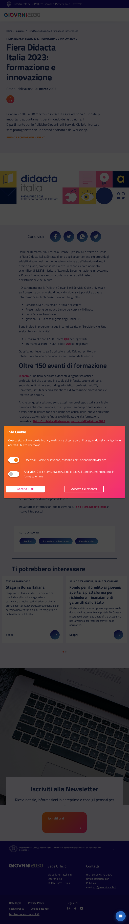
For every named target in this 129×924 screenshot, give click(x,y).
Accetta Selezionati (84, 489)
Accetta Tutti (25, 489)
